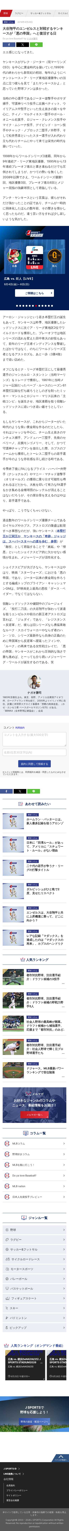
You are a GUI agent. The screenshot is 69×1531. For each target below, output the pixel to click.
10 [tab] (46, 306)
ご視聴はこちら (34, 293)
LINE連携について (12, 1474)
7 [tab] (36, 306)
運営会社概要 (12, 1500)
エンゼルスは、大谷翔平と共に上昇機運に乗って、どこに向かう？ (45, 916)
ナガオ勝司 (32, 38)
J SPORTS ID (10, 1468)
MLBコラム (18, 1143)
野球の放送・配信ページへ (34, 1421)
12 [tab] (52, 306)
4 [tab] (26, 306)
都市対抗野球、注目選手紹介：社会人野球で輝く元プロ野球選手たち (45, 1049)
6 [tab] (33, 306)
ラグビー (19, 13)
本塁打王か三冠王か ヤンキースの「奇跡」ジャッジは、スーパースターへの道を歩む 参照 (34, 536)
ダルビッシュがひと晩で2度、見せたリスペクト (43, 891)
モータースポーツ (22, 1269)
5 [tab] (30, 306)
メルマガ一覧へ (35, 1114)
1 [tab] (17, 306)
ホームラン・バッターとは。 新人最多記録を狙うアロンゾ (46, 821)
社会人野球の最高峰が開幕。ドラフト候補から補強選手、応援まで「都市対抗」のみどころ (45, 1025)
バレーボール (18, 1279)
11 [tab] (49, 306)
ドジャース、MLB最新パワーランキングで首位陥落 (45, 1070)
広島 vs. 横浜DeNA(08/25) (20, 1366)
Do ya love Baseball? (24, 1175)
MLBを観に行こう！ (23, 1164)
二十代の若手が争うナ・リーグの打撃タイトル (45, 868)
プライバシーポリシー (17, 1490)
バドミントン (18, 1318)
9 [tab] (42, 306)
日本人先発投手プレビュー (27, 1196)
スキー (14, 1308)
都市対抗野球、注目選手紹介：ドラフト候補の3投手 (44, 977)
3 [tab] (23, 306)
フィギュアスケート (24, 1298)
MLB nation (18, 1186)
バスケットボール (21, 1288)
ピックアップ (18, 1327)
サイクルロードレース (26, 1259)
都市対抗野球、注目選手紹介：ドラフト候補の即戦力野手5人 (45, 1002)
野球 (6, 13)
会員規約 (10, 1485)
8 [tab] (39, 306)
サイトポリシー (13, 1495)
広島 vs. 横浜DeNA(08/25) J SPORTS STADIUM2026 (24, 1361)
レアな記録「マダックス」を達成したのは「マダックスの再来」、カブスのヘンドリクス (45, 939)
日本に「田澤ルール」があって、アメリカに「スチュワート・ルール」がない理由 (45, 846)
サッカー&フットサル (40, 13)
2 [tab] (20, 306)
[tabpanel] (34, 269)
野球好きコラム (21, 1154)
